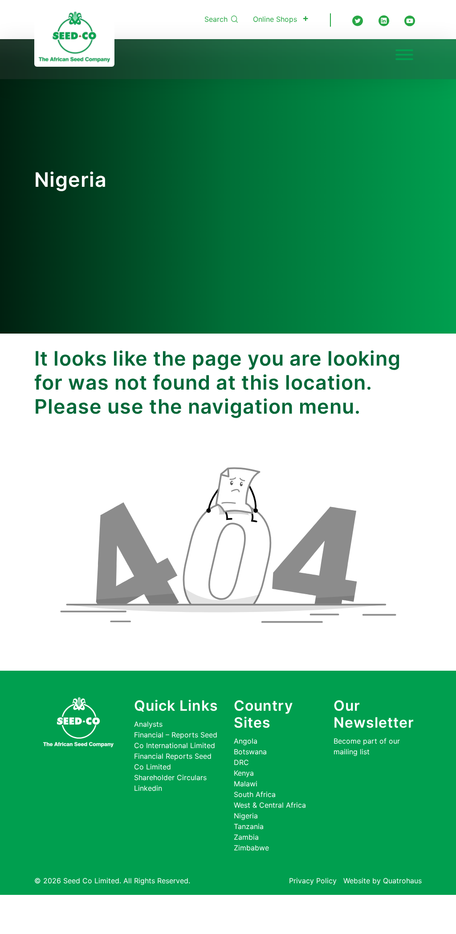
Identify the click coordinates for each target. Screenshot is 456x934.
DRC (241, 762)
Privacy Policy (313, 880)
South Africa (255, 794)
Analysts (148, 724)
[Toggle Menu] (404, 54)
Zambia (246, 837)
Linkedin (148, 788)
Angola (245, 741)
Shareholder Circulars (170, 777)
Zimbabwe (251, 847)
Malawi (245, 783)
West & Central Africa (270, 805)
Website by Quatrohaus (382, 880)
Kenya (244, 773)
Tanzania (249, 826)
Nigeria (246, 815)
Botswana (250, 751)
